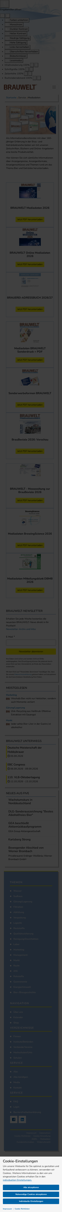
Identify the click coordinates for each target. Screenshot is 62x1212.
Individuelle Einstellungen (31, 1201)
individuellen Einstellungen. (17, 1180)
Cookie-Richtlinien (22, 1209)
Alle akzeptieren (31, 1187)
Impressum (7, 1209)
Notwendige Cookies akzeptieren (31, 1194)
